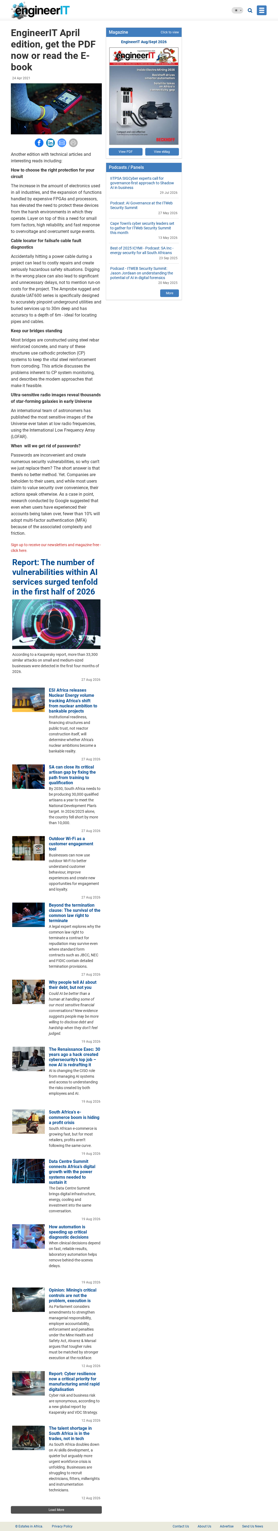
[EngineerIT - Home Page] (42, 10)
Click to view (170, 32)
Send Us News (252, 1526)
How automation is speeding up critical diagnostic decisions (69, 1232)
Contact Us (181, 1526)
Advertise (226, 1526)
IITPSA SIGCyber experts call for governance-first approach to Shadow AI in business (142, 183)
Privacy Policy (62, 1526)
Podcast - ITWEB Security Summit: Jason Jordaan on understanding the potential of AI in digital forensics (141, 273)
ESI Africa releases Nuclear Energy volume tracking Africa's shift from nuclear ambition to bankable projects (73, 701)
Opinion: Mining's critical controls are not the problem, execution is (72, 1295)
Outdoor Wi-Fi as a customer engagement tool (71, 844)
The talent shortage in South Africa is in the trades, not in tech (70, 1433)
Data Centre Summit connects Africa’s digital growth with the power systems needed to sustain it (72, 1172)
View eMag (162, 152)
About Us (204, 1526)
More (169, 293)
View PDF (126, 152)
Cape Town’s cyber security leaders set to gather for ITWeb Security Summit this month (142, 228)
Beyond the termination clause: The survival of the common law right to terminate (74, 913)
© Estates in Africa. (29, 1526)
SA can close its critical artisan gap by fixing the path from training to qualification (72, 774)
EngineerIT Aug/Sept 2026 (144, 42)
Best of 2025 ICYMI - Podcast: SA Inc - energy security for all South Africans (141, 250)
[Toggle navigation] (262, 10)
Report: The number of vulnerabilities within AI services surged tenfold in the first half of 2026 (55, 577)
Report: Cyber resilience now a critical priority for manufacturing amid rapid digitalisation (74, 1381)
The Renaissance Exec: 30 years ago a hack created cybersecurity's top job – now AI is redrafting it (74, 1057)
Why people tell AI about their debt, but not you (72, 985)
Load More (56, 1510)
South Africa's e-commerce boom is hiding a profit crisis (74, 1117)
